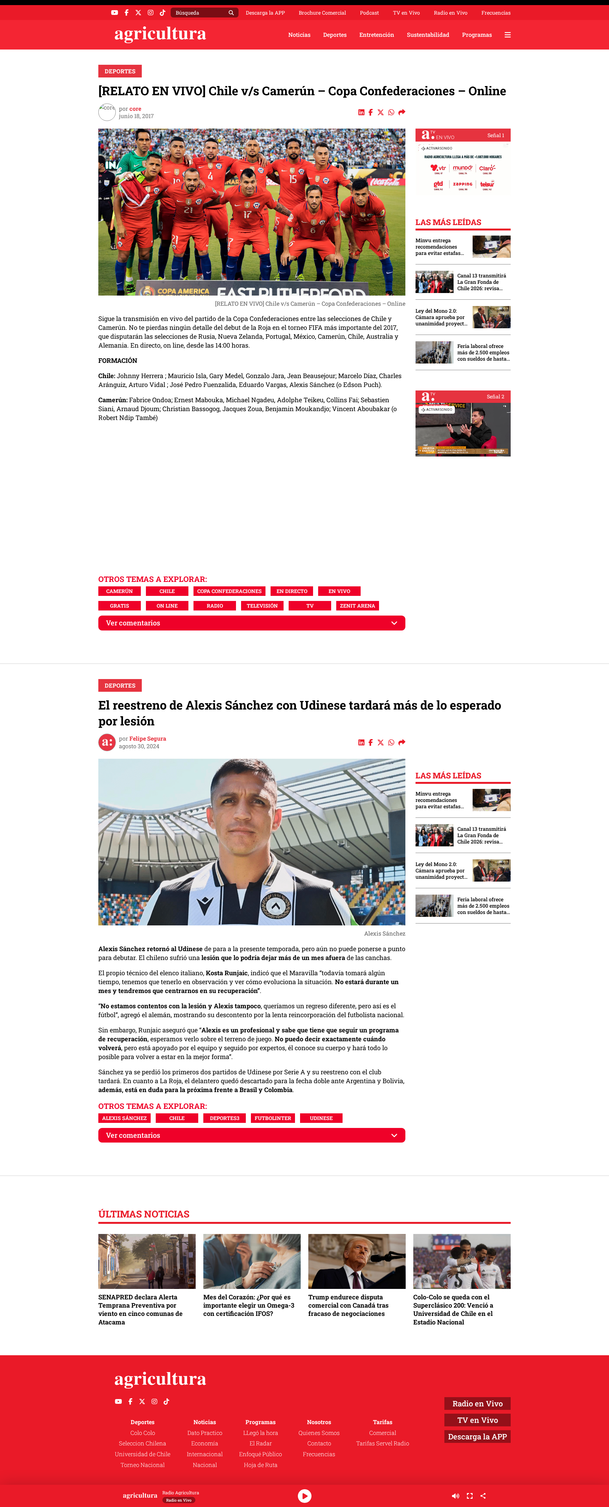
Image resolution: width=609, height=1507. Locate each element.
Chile (167, 591)
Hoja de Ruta (261, 1465)
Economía (204, 1443)
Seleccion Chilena (142, 1443)
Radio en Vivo (451, 12)
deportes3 (224, 1118)
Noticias (299, 34)
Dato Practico (204, 1433)
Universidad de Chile (142, 1454)
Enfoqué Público (260, 1454)
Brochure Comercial (322, 12)
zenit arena (357, 605)
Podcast (369, 12)
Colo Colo (142, 1433)
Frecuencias (496, 12)
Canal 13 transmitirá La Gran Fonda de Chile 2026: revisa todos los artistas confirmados (481, 281)
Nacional (205, 1465)
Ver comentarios (133, 622)
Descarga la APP (265, 12)
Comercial (382, 1433)
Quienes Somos (319, 1433)
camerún (119, 591)
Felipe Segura (147, 738)
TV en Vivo (406, 12)
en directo (292, 591)
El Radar (261, 1443)
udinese (321, 1118)
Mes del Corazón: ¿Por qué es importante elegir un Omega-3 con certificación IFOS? (248, 1305)
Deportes (335, 34)
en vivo (339, 591)
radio (215, 605)
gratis (119, 605)
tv (310, 605)
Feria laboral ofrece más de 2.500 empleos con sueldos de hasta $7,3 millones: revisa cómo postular (483, 352)
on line (167, 605)
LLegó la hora (260, 1433)
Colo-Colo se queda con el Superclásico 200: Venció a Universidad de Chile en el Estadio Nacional (453, 1309)
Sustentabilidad (428, 34)
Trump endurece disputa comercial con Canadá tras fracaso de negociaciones (348, 1305)
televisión (262, 605)
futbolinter (273, 1118)
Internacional (205, 1454)
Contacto (319, 1443)
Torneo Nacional (143, 1465)
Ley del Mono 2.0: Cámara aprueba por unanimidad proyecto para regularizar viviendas (441, 317)
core (135, 108)
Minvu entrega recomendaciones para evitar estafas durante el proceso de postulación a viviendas (441, 246)
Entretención (376, 34)
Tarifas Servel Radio (382, 1443)
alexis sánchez (124, 1118)
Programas (477, 34)
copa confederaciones (229, 591)
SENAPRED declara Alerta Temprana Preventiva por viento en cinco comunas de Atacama (140, 1309)
